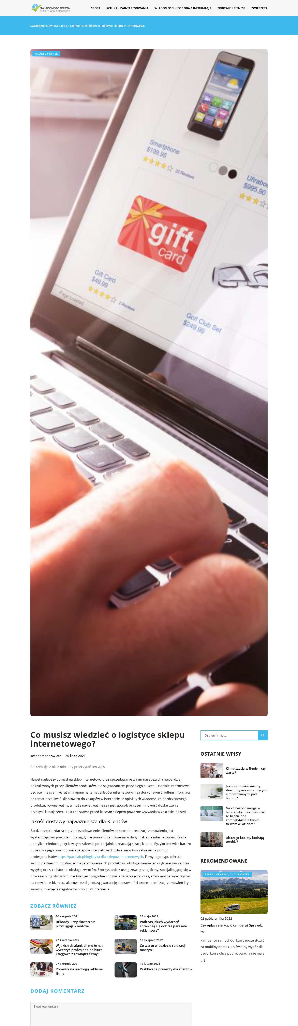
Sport (95, 8)
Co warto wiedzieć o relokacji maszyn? (163, 948)
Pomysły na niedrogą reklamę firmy (79, 971)
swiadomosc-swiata (45, 755)
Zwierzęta (259, 8)
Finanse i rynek (46, 53)
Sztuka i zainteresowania (127, 8)
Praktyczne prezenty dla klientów (166, 969)
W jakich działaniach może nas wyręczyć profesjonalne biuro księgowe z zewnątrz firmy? (79, 950)
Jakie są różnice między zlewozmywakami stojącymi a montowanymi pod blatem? (246, 792)
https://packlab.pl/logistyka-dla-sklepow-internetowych (100, 856)
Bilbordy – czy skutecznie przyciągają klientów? (75, 924)
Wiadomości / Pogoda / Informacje (182, 8)
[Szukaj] (263, 735)
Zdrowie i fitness (231, 8)
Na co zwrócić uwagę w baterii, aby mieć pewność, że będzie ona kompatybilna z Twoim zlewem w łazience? (245, 816)
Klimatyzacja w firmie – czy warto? (246, 770)
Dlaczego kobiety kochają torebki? (245, 840)
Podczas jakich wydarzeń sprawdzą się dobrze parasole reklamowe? (163, 926)
